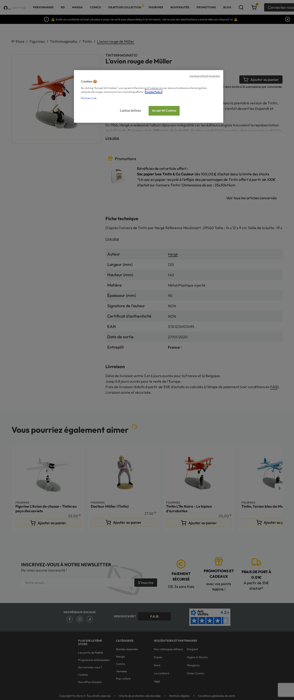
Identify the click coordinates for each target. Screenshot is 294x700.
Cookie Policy (153, 91)
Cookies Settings (130, 110)
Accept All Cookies (164, 110)
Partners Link (89, 98)
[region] (148, 96)
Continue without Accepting (205, 75)
